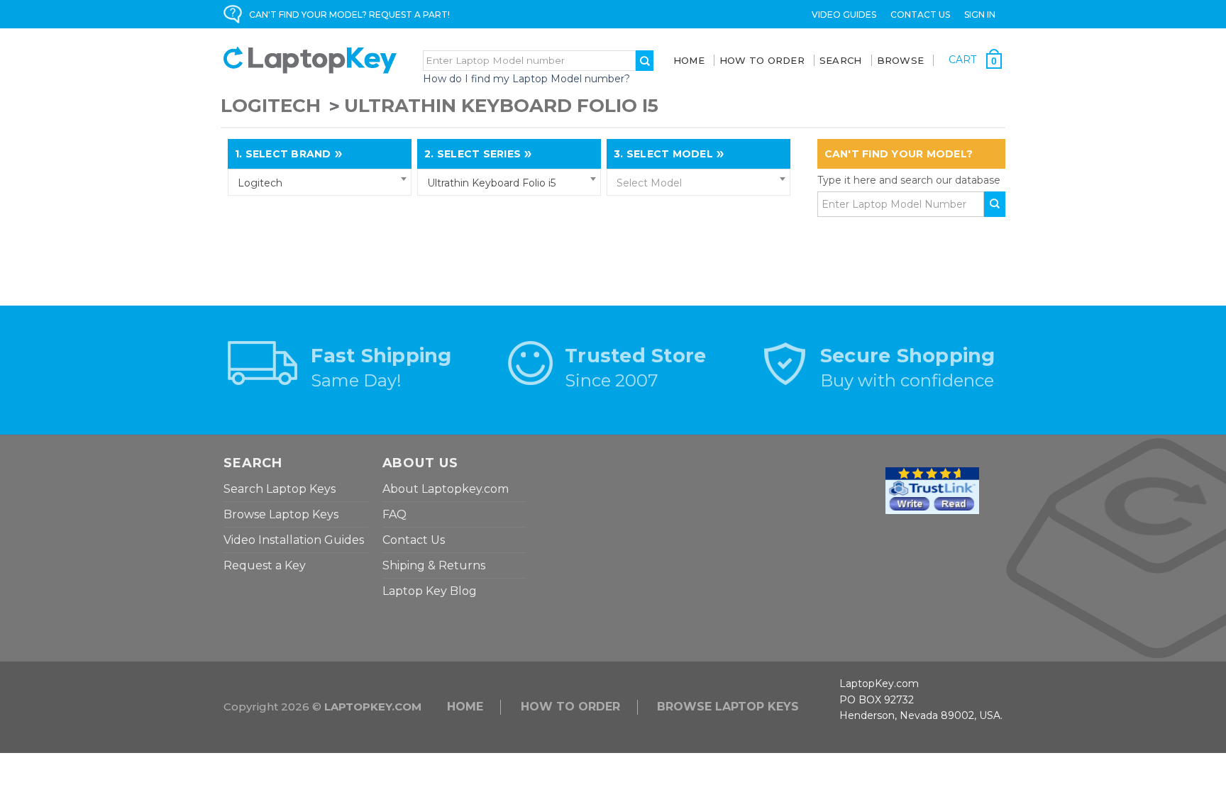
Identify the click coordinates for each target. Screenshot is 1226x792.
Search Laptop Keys (279, 489)
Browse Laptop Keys (280, 514)
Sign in (979, 14)
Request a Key (264, 565)
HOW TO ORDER (570, 706)
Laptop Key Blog (429, 591)
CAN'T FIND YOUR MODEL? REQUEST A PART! (349, 14)
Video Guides (844, 14)
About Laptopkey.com (445, 489)
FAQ (394, 514)
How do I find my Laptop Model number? (526, 78)
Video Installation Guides (293, 540)
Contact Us (920, 14)
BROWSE (900, 60)
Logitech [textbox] (260, 183)
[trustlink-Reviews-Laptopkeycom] (932, 490)
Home (689, 60)
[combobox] (320, 182)
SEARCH (840, 60)
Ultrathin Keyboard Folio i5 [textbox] (491, 183)
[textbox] (698, 183)
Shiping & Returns (433, 565)
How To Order (762, 60)
